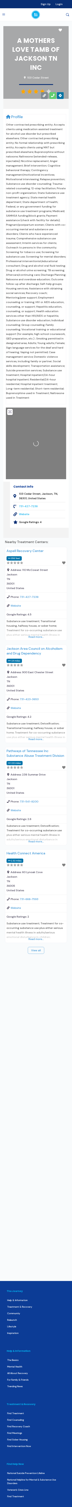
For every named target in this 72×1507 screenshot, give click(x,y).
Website (24, 514)
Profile (17, 116)
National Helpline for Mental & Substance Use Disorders (31, 1481)
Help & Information (17, 1300)
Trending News (15, 1386)
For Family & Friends (18, 1379)
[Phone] (52, 95)
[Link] (44, 95)
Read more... (36, 637)
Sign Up (46, 4)
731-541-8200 (29, 801)
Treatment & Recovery (19, 1306)
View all (36, 950)
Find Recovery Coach (18, 1426)
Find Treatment (15, 1413)
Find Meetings (14, 1433)
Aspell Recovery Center (25, 551)
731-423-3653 (29, 699)
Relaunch (12, 1319)
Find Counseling (15, 1419)
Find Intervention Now (19, 1446)
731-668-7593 (29, 899)
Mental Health (14, 1366)
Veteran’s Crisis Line (17, 1489)
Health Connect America (26, 853)
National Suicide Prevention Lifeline (26, 1473)
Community (13, 1313)
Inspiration (13, 1333)
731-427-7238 (28, 506)
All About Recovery (17, 1373)
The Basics (13, 1360)
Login (59, 4)
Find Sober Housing (17, 1439)
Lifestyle (11, 1326)
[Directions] (60, 95)
